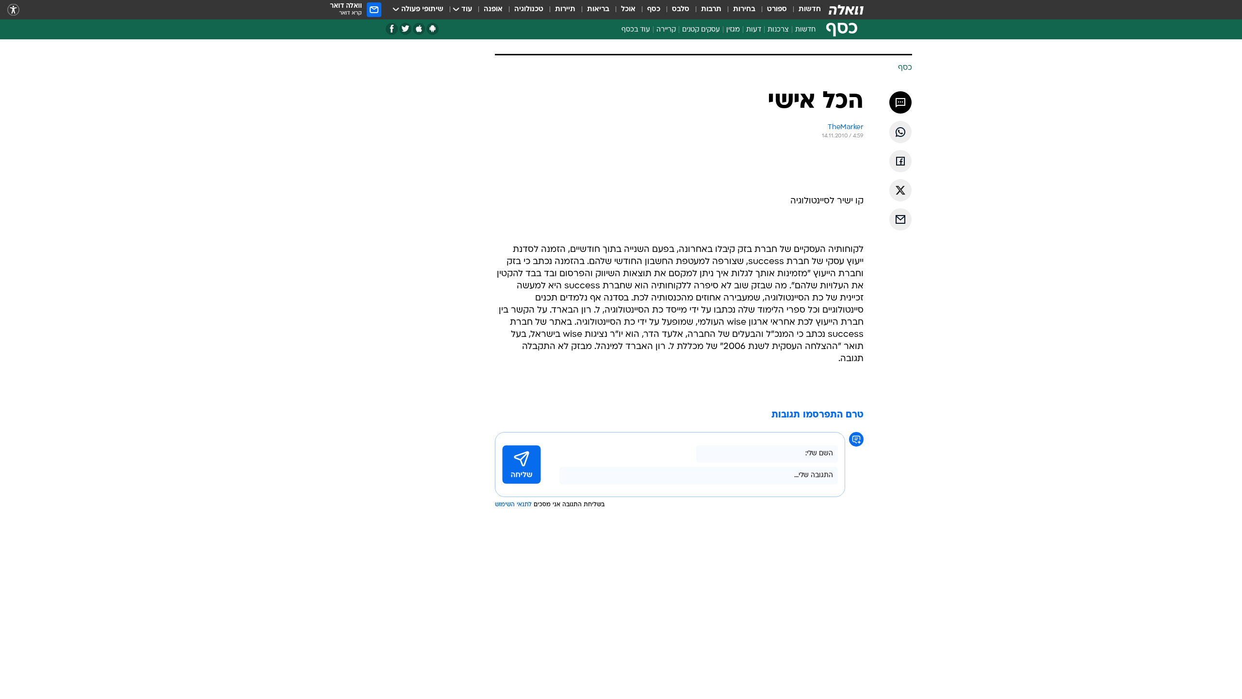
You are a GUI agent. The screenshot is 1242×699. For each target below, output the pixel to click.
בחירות (744, 9)
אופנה (493, 9)
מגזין (733, 30)
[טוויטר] (405, 29)
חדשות (810, 9)
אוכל (628, 9)
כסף (653, 9)
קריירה (666, 30)
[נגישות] (13, 10)
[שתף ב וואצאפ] (900, 132)
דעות (753, 30)
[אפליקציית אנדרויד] (432, 29)
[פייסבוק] (392, 29)
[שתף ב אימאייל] (900, 219)
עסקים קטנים (701, 30)
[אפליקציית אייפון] (419, 29)
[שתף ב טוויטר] (900, 190)
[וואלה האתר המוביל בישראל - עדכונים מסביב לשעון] (846, 10)
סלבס (680, 9)
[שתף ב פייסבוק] (900, 161)
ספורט (777, 9)
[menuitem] (804, 9)
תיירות (565, 9)
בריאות (598, 9)
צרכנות (778, 30)
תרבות (711, 9)
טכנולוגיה (528, 9)
